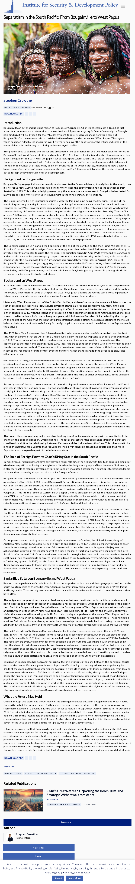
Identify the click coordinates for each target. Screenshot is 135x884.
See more (66, 822)
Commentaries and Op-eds (63, 804)
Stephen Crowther (18, 100)
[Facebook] (26, 114)
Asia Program (13, 773)
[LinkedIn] (34, 114)
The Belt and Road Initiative (77, 773)
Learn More (74, 878)
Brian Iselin (52, 799)
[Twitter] (30, 114)
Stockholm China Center (40, 773)
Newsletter (38, 847)
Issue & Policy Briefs (17, 107)
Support (39, 856)
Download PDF (13, 113)
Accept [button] (58, 878)
